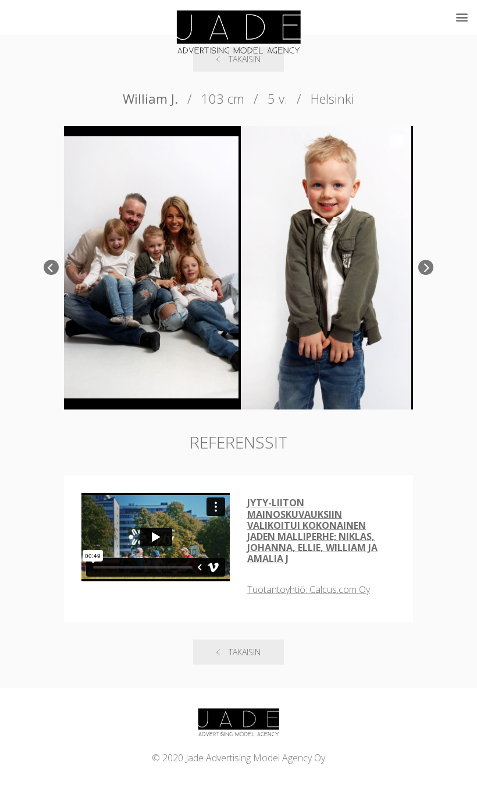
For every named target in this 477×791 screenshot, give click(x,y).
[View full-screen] (397, 142)
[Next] (425, 267)
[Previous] (51, 267)
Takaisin (245, 652)
